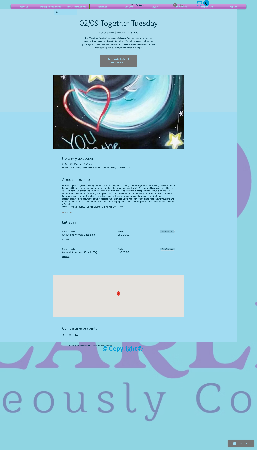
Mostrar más (67, 212)
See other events (119, 62)
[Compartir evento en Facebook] (63, 335)
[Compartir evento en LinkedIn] (76, 335)
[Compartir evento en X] (70, 335)
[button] (203, 3)
